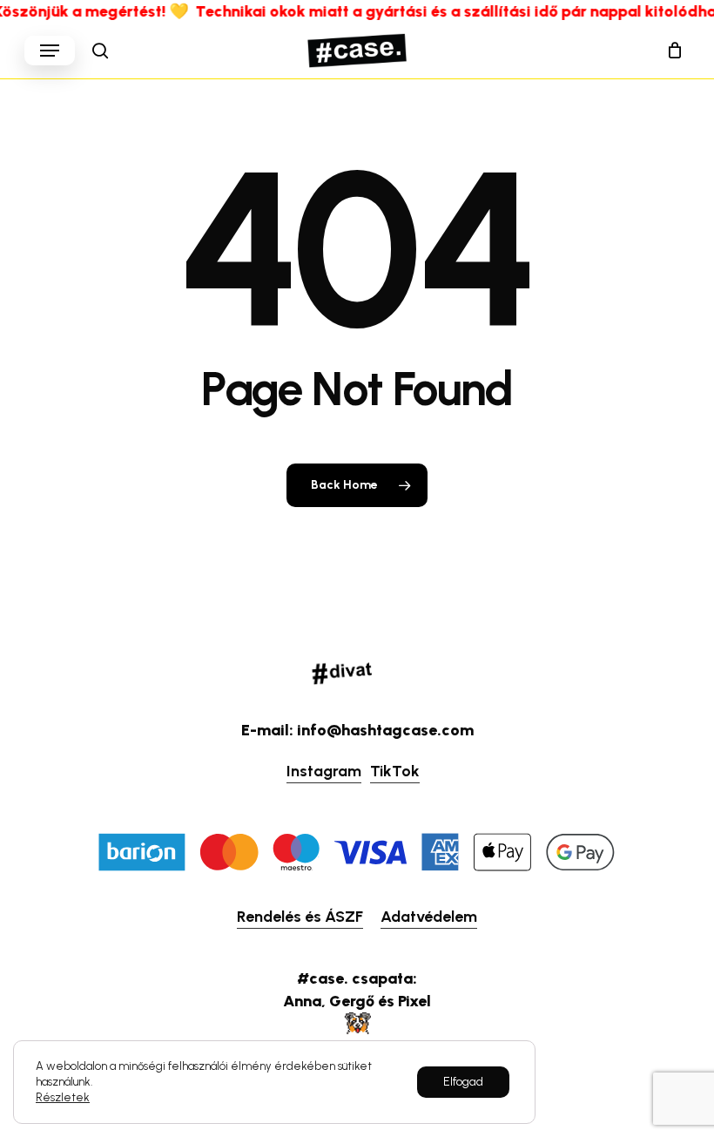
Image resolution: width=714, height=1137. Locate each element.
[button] (49, 50)
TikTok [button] (395, 771)
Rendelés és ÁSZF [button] (300, 916)
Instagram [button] (323, 771)
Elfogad (463, 1081)
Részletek (63, 1097)
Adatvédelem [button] (429, 916)
